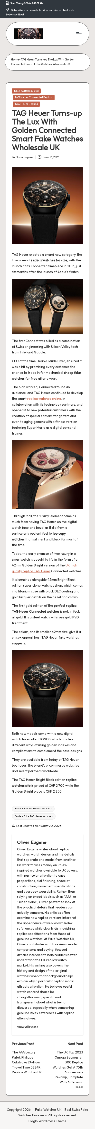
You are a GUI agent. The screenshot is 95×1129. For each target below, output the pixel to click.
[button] (27, 1027)
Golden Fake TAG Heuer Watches (34, 816)
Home (15, 59)
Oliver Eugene (32, 842)
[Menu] (78, 34)
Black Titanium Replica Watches (33, 808)
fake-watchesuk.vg (26, 91)
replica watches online (44, 398)
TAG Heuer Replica (26, 104)
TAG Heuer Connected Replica (34, 97)
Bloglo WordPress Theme (47, 1121)
